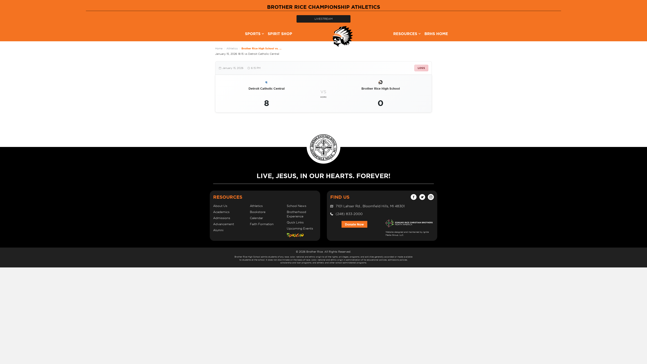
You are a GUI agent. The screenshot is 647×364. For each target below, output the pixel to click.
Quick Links (295, 222)
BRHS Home (436, 34)
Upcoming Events (300, 228)
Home (219, 48)
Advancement (223, 224)
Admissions (221, 218)
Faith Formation (262, 224)
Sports (252, 34)
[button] (262, 33)
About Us (220, 205)
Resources (405, 34)
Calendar (256, 218)
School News (296, 205)
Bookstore (258, 212)
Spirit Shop (280, 34)
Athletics (232, 48)
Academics (221, 212)
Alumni (218, 230)
